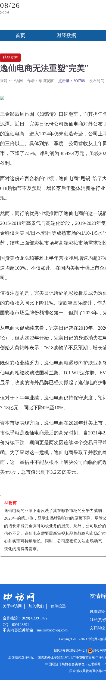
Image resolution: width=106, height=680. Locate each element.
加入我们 (36, 606)
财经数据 (66, 35)
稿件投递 (58, 606)
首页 (20, 35)
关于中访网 (12, 606)
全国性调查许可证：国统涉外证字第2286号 (39, 657)
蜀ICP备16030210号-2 (70, 650)
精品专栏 (10, 57)
